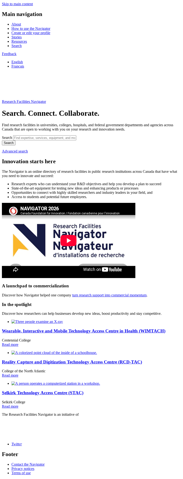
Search (16, 46)
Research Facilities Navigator (24, 102)
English (17, 62)
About (16, 24)
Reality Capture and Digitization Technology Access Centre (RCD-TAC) (72, 361)
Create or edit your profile (30, 33)
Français (17, 66)
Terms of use (21, 473)
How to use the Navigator (30, 28)
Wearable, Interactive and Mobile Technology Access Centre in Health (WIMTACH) (83, 330)
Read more (10, 344)
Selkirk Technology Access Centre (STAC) (42, 392)
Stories (16, 37)
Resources (19, 41)
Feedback (9, 54)
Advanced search (15, 151)
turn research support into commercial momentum (109, 295)
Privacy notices (22, 469)
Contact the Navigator (28, 464)
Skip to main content (17, 4)
